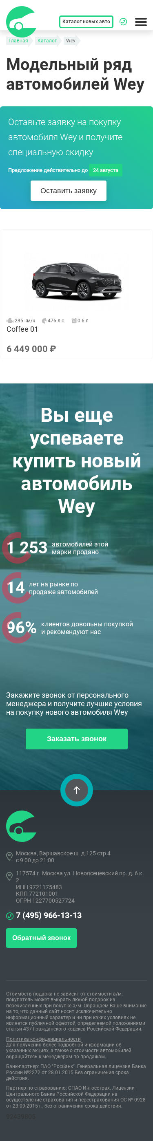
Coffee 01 (76, 294)
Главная (18, 41)
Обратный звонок (41, 937)
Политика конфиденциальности (43, 1039)
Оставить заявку (68, 191)
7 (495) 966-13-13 (49, 915)
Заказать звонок (76, 739)
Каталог (47, 41)
